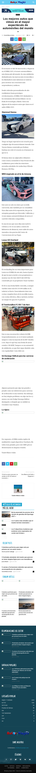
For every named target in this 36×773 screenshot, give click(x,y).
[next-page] (6, 537)
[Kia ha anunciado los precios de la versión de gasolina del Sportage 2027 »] (6, 514)
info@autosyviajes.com (22, 748)
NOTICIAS (12, 766)
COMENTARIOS (25, 768)
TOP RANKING (10, 768)
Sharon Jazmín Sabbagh (8, 551)
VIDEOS (18, 768)
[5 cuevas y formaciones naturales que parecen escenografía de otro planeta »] (9, 604)
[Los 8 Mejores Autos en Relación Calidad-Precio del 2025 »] (6, 688)
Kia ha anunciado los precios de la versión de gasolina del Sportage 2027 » (22, 514)
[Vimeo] (20, 759)
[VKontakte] (25, 759)
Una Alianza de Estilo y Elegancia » (27, 475)
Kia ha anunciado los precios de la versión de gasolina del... (26, 612)
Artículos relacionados (12, 504)
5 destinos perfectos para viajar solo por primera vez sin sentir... (9, 593)
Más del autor (8, 508)
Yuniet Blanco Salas (9, 35)
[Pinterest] (20, 39)
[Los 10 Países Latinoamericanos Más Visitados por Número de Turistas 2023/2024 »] (6, 671)
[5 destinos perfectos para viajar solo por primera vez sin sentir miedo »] (9, 585)
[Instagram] (11, 759)
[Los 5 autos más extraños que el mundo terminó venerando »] (6, 523)
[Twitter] (16, 39)
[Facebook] (12, 39)
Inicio (3, 6)
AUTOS (8, 6)
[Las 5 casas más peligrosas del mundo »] (6, 680)
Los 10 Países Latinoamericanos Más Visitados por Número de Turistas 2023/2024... (22, 670)
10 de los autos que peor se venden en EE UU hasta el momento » (10, 476)
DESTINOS (18, 766)
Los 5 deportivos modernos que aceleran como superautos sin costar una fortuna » (22, 531)
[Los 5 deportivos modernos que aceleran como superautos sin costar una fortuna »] (6, 531)
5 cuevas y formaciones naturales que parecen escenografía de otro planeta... (23, 653)
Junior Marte (5, 561)
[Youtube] (30, 759)
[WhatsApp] (24, 39)
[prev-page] (3, 537)
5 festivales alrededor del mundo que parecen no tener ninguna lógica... (26, 593)
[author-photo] (18, 493)
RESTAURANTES (26, 766)
